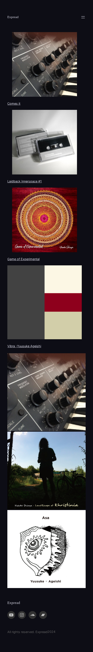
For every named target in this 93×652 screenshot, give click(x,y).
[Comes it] (44, 65)
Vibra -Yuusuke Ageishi (24, 346)
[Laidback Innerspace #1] (44, 143)
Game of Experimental (23, 259)
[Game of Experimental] (44, 221)
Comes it (13, 103)
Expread (13, 17)
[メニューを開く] (83, 17)
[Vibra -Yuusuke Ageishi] (44, 303)
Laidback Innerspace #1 (24, 181)
